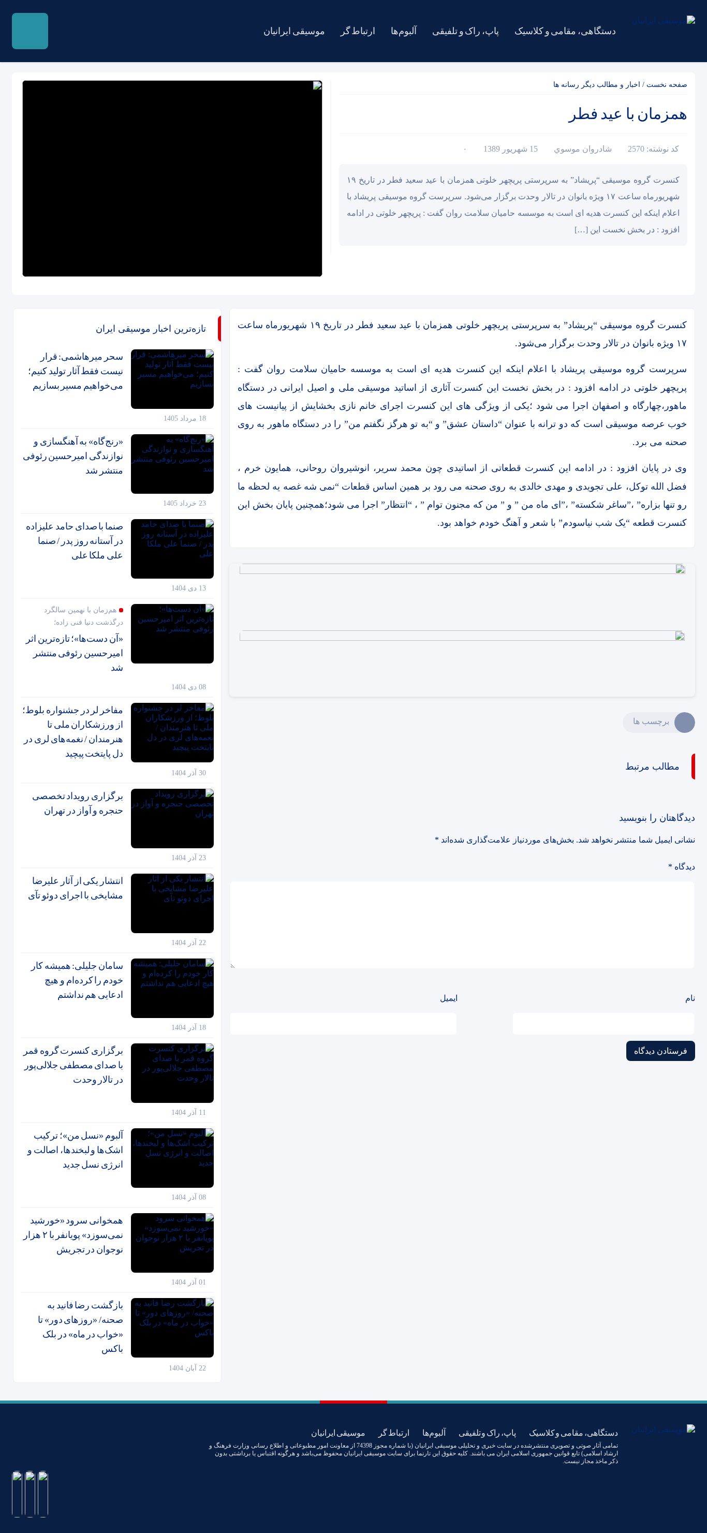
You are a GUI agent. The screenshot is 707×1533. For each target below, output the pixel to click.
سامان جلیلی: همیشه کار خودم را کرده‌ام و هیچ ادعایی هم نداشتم (77, 980)
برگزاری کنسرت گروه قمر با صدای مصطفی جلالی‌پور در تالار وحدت (73, 1065)
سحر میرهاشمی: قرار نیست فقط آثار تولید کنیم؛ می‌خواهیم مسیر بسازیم (75, 371)
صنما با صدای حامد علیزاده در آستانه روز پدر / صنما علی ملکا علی (74, 541)
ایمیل (449, 998)
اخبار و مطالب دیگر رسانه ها (596, 85)
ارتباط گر (358, 31)
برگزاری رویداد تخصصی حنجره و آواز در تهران (77, 803)
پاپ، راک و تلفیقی (465, 31)
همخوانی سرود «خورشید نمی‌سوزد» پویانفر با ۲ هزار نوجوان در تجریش (73, 1235)
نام (690, 998)
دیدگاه (681, 866)
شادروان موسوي (583, 148)
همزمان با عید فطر (628, 113)
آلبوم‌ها (404, 31)
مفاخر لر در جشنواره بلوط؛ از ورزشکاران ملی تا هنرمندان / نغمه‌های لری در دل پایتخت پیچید (72, 732)
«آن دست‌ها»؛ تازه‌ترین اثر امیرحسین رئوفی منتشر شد (74, 653)
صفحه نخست (666, 85)
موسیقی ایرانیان (294, 31)
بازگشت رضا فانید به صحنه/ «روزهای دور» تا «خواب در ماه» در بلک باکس (80, 1327)
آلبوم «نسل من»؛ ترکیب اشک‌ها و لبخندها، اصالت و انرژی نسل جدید (75, 1150)
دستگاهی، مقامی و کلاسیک (565, 31)
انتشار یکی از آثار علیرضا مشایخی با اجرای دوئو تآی (75, 888)
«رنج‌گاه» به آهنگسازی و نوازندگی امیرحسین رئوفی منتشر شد (73, 456)
